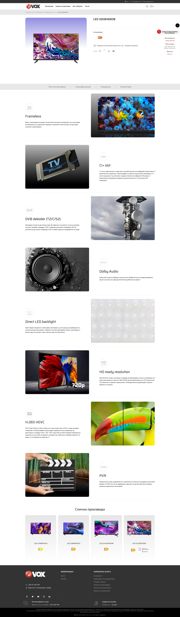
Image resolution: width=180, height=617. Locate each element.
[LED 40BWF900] (41, 528)
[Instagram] (44, 596)
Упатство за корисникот (102, 588)
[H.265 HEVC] (123, 423)
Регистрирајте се (148, 1)
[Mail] (113, 51)
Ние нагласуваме (57, 86)
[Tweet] (104, 49)
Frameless (33, 116)
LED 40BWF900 (40, 543)
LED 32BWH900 (73, 543)
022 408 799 (54, 605)
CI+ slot (105, 165)
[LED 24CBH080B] (106, 528)
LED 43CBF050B (139, 543)
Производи (39, 12)
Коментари (125, 86)
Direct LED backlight (40, 321)
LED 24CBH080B (106, 543)
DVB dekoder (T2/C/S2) (43, 219)
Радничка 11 (32, 588)
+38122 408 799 (170, 41)
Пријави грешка (99, 582)
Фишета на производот (102, 585)
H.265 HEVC (34, 422)
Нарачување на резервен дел (104, 579)
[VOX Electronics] (33, 6)
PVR (102, 475)
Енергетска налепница (102, 591)
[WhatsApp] (109, 51)
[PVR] (57, 475)
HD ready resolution (114, 372)
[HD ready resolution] (57, 372)
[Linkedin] (49, 596)
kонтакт (114, 605)
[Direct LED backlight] (123, 321)
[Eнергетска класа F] (100, 37)
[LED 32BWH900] (74, 528)
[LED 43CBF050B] (139, 528)
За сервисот (98, 576)
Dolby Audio (108, 271)
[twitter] (32, 596)
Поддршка (106, 86)
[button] (107, 45)
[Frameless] (123, 115)
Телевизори (47, 12)
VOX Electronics (30, 12)
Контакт (169, 54)
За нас (63, 576)
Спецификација (83, 86)
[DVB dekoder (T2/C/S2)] (123, 218)
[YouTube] (38, 596)
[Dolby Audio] (57, 269)
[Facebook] (100, 51)
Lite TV (54, 12)
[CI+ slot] (57, 167)
